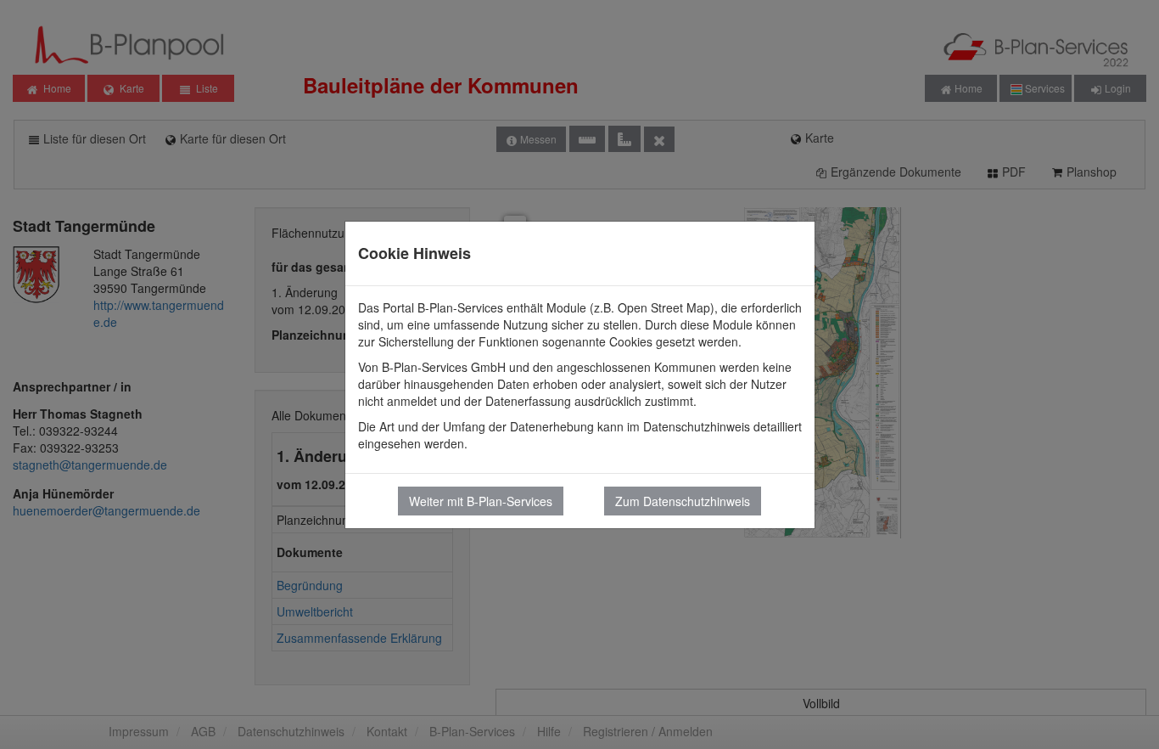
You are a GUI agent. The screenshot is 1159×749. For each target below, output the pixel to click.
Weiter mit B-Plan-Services (480, 501)
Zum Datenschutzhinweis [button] (682, 501)
